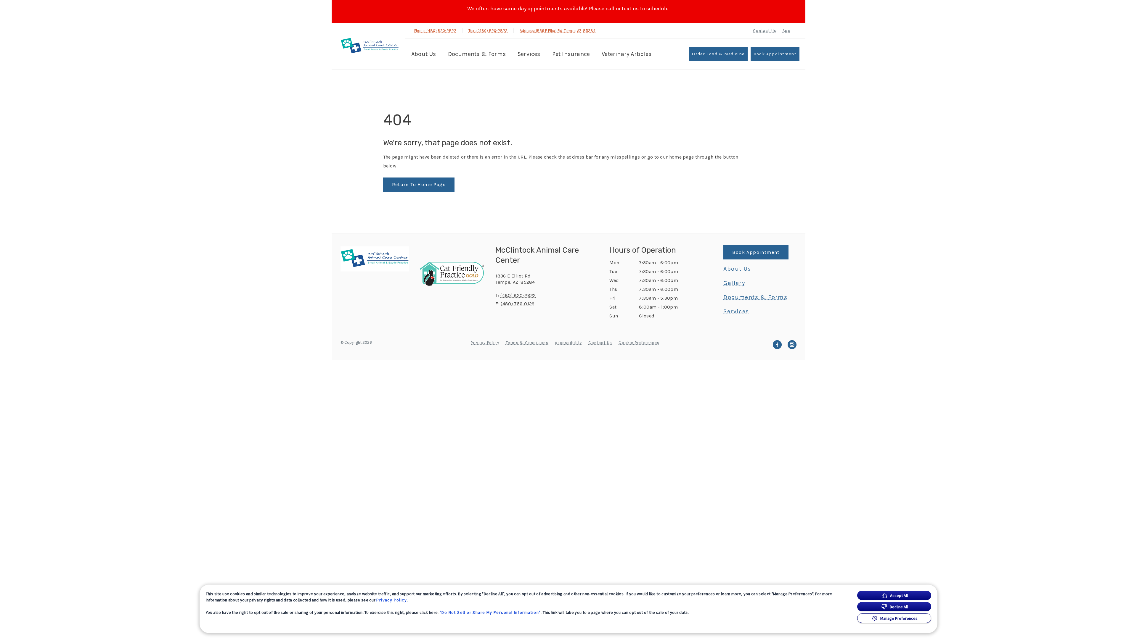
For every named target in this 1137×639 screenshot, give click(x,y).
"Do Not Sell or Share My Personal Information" (490, 612)
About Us (423, 54)
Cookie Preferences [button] (639, 343)
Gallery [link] (734, 283)
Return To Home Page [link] (419, 184)
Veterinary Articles (626, 54)
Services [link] (529, 54)
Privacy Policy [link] (485, 343)
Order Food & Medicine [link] (718, 54)
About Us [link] (737, 269)
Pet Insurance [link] (571, 54)
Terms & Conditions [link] (527, 343)
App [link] (787, 30)
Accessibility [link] (568, 343)
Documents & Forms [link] (477, 54)
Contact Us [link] (765, 30)
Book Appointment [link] (775, 54)
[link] (370, 46)
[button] (455, 273)
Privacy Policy (391, 600)
